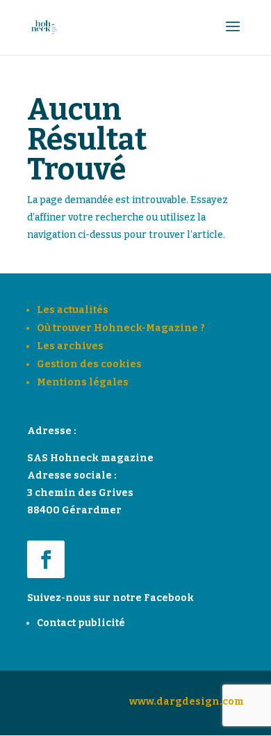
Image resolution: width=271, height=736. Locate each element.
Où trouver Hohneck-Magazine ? (121, 328)
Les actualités (72, 310)
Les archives (70, 346)
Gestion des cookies (89, 364)
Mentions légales (83, 382)
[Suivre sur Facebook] (46, 559)
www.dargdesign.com (186, 701)
